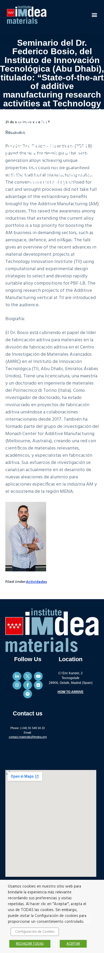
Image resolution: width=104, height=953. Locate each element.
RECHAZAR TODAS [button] (30, 944)
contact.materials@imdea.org (28, 736)
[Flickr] (38, 685)
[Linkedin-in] (17, 676)
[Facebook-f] (27, 685)
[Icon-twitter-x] (27, 676)
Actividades (36, 582)
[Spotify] (27, 693)
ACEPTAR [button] (73, 944)
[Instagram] (17, 685)
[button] (94, 14)
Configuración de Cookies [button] (34, 932)
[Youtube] (38, 676)
